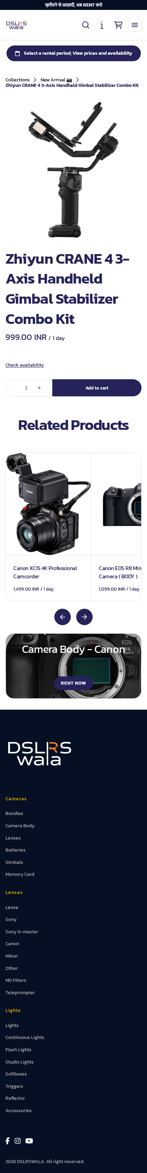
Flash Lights (18, 1049)
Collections (17, 80)
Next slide (84, 617)
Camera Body (20, 825)
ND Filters (15, 980)
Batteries (15, 850)
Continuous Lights (24, 1037)
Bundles (14, 813)
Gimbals (14, 862)
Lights (12, 1025)
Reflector (15, 1098)
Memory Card (19, 874)
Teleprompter (20, 992)
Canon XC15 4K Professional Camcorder (45, 572)
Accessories (18, 1110)
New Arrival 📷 (56, 80)
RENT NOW (73, 683)
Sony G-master (21, 931)
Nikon (11, 956)
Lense (11, 907)
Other (11, 968)
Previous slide (62, 617)
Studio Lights (19, 1062)
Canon (12, 943)
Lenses (13, 838)
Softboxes (16, 1074)
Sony (10, 919)
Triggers (14, 1086)
